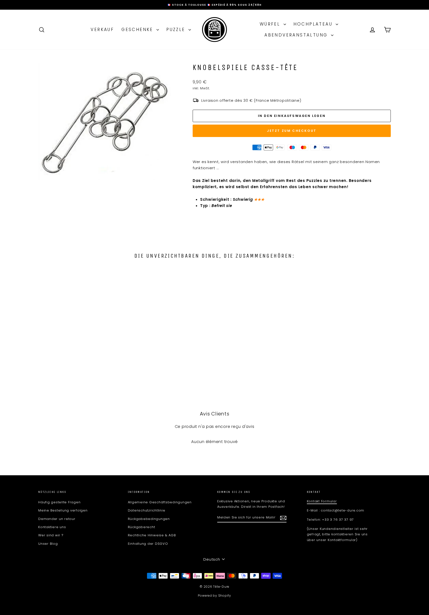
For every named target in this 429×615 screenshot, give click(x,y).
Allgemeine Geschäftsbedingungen (160, 502)
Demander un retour (56, 518)
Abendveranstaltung (297, 35)
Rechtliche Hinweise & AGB (152, 535)
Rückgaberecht (141, 527)
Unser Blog (48, 543)
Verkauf (102, 30)
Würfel (271, 24)
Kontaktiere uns (52, 527)
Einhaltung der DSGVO (148, 543)
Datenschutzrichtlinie (146, 510)
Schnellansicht (80, 350)
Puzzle (176, 30)
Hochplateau (314, 24)
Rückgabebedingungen (149, 518)
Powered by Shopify (214, 595)
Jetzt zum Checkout (292, 130)
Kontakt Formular (322, 501)
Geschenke (138, 30)
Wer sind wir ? (51, 535)
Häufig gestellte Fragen (59, 502)
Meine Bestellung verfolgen (63, 510)
